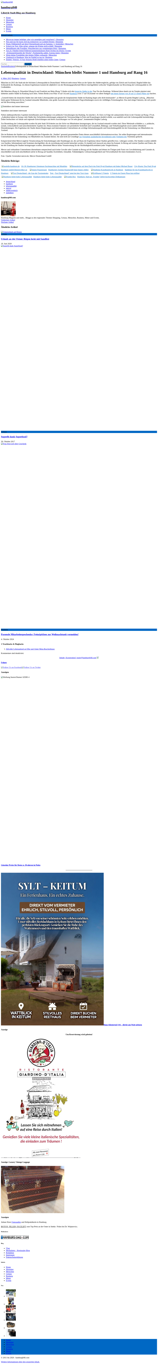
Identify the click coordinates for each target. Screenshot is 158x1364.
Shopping (9, 20)
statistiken (10, 193)
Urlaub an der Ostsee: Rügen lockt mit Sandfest (25, 239)
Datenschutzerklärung (14, 1257)
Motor (8, 29)
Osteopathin (16, 1222)
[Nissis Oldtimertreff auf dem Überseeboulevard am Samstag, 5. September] (11, 1312)
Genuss (9, 24)
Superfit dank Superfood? (14, 436)
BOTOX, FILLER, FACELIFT (13, 1227)
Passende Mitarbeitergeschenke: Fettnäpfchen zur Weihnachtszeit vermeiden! (40, 634)
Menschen (10, 22)
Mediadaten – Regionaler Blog (18, 1250)
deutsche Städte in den (83, 91)
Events (8, 31)
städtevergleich (12, 190)
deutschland (10, 181)
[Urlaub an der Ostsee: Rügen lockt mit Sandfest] (11, 232)
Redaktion (10, 1253)
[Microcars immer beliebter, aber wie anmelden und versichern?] (11, 1296)
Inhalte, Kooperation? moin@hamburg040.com (77, 658)
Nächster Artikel (7, 222)
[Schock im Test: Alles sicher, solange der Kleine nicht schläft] (11, 1320)
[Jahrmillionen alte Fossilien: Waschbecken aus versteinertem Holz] (11, 1328)
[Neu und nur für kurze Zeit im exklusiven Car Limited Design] (11, 1304)
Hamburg (73, 93)
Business (9, 27)
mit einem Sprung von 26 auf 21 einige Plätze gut (130, 93)
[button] (20, 1362)
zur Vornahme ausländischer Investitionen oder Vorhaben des (103, 137)
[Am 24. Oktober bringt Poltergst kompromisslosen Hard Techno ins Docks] (11, 1336)
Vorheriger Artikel (8, 220)
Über (8, 1248)
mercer (8, 188)
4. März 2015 (6, 78)
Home (8, 18)
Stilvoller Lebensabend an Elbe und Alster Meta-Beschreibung (30, 649)
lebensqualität (11, 186)
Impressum (10, 1255)
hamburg (9, 184)
